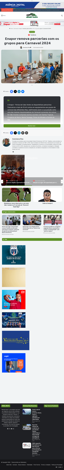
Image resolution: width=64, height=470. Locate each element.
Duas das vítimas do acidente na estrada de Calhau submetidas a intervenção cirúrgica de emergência (36, 431)
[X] (10, 429)
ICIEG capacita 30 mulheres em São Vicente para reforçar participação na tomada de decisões (36, 448)
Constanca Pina (26, 47)
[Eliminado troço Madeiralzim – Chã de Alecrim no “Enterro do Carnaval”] (32, 220)
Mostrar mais (31, 125)
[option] (18, 181)
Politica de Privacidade (57, 464)
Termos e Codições (45, 464)
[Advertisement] (32, 390)
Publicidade (29, 464)
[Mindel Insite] (32, 15)
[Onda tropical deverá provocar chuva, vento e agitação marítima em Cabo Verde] (26, 412)
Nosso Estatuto (22, 464)
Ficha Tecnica (36, 464)
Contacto (15, 464)
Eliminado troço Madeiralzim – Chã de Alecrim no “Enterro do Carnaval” (31, 228)
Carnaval (16, 28)
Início (11, 28)
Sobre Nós (9, 464)
